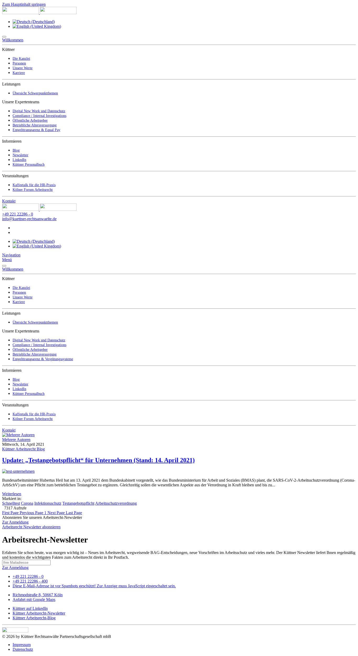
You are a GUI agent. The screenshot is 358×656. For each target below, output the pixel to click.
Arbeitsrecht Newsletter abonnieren (31, 527)
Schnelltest (11, 503)
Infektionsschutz (47, 503)
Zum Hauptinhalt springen (24, 4)
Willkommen (12, 40)
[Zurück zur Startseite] (39, 12)
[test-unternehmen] (18, 471)
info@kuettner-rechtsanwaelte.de (29, 219)
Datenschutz (23, 649)
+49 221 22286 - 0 (17, 214)
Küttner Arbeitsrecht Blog (23, 449)
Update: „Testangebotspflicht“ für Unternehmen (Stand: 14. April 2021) (98, 460)
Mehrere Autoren (16, 439)
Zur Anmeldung (15, 522)
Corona (27, 503)
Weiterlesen (11, 494)
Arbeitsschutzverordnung (116, 503)
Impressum (22, 644)
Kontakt (8, 201)
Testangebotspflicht (78, 503)
